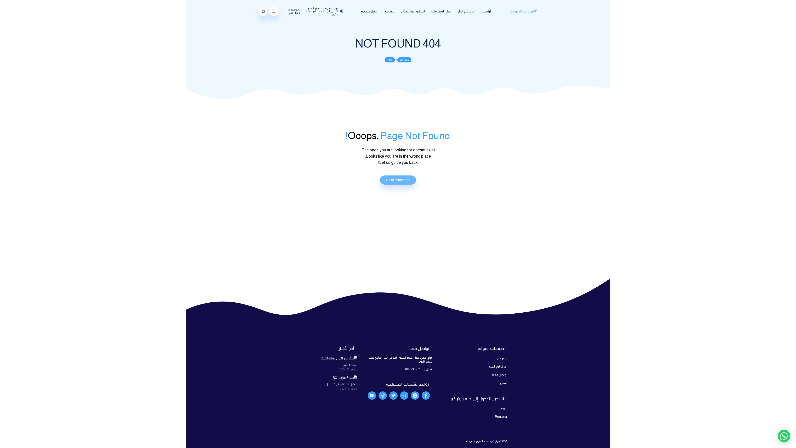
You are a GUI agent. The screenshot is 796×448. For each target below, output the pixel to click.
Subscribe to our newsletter (381, 256)
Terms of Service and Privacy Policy (376, 263)
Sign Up (365, 273)
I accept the (367, 263)
